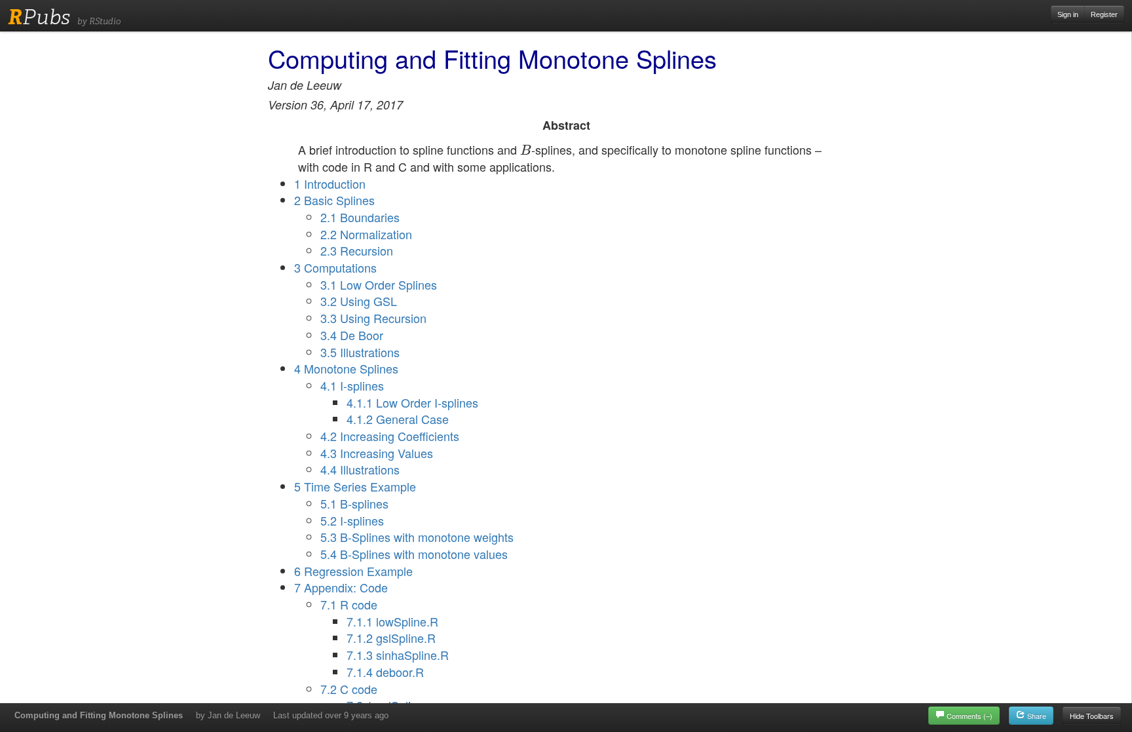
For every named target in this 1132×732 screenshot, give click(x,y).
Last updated (330, 715)
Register (1104, 14)
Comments (969, 715)
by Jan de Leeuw (228, 715)
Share (1035, 715)
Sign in (1067, 14)
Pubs (39, 17)
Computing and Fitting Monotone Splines (98, 715)
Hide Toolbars (1092, 715)
